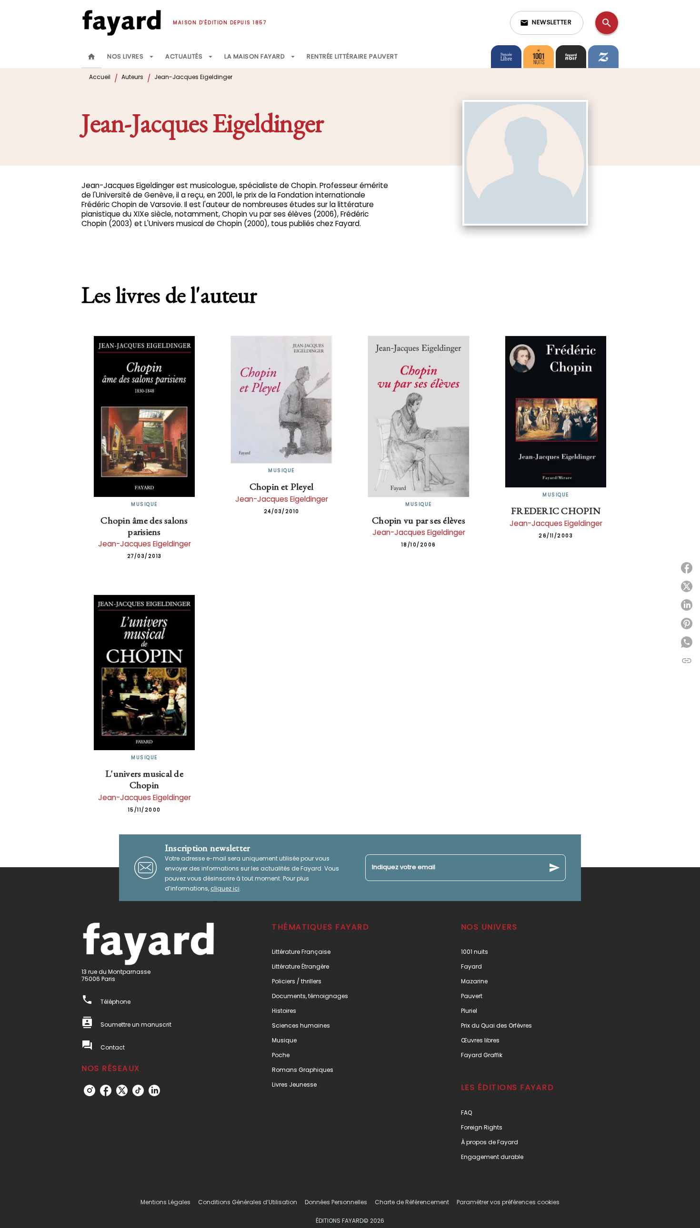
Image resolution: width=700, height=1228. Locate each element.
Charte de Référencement (412, 1202)
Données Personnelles (336, 1202)
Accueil (99, 77)
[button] (546, 23)
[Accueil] (121, 22)
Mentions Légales (165, 1202)
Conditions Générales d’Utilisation (247, 1202)
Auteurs (132, 77)
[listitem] (89, 1090)
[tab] (91, 56)
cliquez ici (225, 888)
